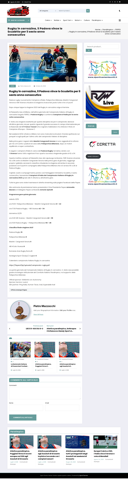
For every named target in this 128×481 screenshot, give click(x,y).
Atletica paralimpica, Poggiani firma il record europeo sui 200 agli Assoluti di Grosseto (43, 365)
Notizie (56, 20)
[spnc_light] (119, 11)
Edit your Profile (66, 310)
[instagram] (117, 2)
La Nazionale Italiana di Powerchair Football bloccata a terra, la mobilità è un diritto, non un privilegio (19, 365)
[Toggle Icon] (119, 20)
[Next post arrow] (80, 328)
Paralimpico (96, 20)
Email (47, 403)
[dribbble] (115, 2)
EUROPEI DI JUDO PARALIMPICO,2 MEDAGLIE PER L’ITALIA (80, 453)
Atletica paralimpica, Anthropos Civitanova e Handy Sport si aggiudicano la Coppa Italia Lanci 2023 (62, 329)
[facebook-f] (110, 2)
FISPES (12, 86)
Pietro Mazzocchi (25, 86)
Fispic (44, 437)
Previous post (38, 326)
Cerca (91, 126)
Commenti (12, 385)
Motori (77, 20)
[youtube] (120, 2)
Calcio (47, 20)
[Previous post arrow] (9, 328)
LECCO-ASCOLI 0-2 (34, 328)
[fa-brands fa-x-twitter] (112, 2)
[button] (18, 20)
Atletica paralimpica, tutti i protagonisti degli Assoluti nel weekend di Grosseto (24, 455)
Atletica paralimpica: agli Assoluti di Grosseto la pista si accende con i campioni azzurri (68, 365)
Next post (50, 326)
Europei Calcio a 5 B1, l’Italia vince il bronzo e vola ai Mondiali (52, 453)
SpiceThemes (83, 478)
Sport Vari (67, 20)
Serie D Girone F (93, 156)
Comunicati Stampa (18, 359)
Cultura (87, 20)
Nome (11, 403)
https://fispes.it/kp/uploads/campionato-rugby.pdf (29, 265)
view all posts (38, 314)
